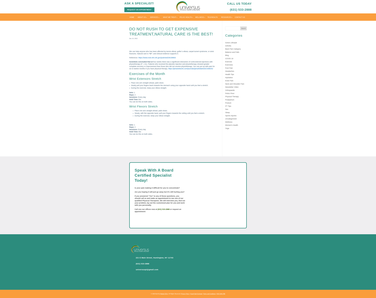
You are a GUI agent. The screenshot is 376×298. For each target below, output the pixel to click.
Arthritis (228, 46)
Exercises (229, 65)
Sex (226, 109)
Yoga (227, 128)
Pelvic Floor (229, 93)
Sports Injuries (230, 116)
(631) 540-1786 (221, 294)
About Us (142, 17)
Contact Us (240, 17)
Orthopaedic (230, 90)
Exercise (228, 62)
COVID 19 (229, 59)
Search (243, 28)
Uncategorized (231, 119)
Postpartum (229, 100)
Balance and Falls (232, 52)
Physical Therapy (232, 97)
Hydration (229, 78)
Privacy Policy (185, 294)
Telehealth (212, 17)
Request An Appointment (139, 10)
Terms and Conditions (209, 294)
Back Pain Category (233, 49)
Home (132, 17)
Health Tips (229, 74)
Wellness (199, 17)
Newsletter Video (232, 87)
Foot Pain (229, 68)
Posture (228, 103)
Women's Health (231, 125)
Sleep (227, 113)
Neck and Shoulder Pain (234, 84)
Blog (227, 55)
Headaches (229, 71)
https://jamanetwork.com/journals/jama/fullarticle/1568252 (190, 69)
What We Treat (169, 17)
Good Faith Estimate (196, 294)
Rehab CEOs (164, 294)
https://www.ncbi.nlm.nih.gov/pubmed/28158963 (157, 58)
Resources (226, 17)
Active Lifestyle (231, 43)
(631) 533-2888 (164, 209)
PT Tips (228, 106)
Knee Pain (229, 81)
